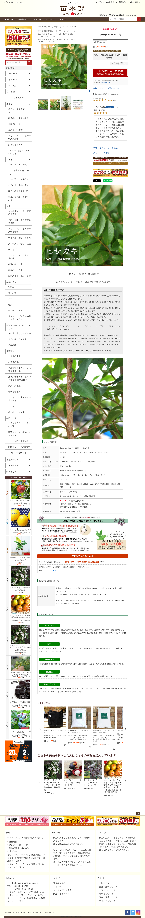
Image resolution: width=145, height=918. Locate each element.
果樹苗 (9, 104)
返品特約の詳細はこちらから (106, 94)
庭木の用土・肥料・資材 (19, 276)
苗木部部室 (24, 19)
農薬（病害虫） (15, 386)
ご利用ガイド (122, 2)
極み (67, 633)
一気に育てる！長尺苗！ (19, 179)
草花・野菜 (11, 282)
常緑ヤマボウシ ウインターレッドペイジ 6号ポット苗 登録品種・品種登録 (20, 589)
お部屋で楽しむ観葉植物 (19, 333)
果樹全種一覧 (14, 124)
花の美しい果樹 (15, 130)
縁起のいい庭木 (15, 270)
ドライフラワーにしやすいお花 (19, 424)
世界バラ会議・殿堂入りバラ (19, 198)
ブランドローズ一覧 (17, 165)
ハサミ (11, 406)
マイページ (51, 19)
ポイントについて (107, 901)
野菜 (10, 305)
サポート (101, 878)
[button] (40, 728)
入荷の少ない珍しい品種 (19, 244)
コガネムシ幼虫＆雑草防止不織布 (19, 399)
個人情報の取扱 (38, 912)
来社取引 (10, 19)
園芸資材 (10, 351)
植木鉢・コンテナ (16, 412)
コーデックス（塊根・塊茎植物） (19, 257)
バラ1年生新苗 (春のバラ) (18, 172)
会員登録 (111, 2)
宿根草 (11, 287)
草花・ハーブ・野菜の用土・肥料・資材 (19, 318)
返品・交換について (108, 897)
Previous (39, 782)
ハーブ (11, 299)
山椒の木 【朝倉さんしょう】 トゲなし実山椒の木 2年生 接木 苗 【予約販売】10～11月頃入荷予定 (20, 674)
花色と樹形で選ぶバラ (18, 191)
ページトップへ (138, 813)
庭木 (8, 206)
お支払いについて (107, 890)
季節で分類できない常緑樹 (50, 27)
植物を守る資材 (15, 391)
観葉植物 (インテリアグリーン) (16, 327)
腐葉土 (79, 633)
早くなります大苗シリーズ (19, 110)
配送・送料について (108, 887)
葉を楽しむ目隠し (68, 34)
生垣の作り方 (12, 460)
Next (125, 781)
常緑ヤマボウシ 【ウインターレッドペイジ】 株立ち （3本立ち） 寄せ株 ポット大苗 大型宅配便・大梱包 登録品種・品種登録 (20, 649)
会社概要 (8, 912)
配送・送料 (56, 833)
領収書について (106, 894)
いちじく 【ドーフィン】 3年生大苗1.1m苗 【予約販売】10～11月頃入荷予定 (20, 502)
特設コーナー (12, 418)
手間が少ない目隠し (69, 39)
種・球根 (12, 293)
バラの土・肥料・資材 (18, 185)
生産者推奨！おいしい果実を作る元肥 (19, 369)
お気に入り (38, 19)
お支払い (9, 833)
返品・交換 (102, 833)
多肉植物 (12, 345)
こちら (53, 570)
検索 (139, 19)
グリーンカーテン (16, 310)
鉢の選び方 (11, 472)
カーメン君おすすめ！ (18, 441)
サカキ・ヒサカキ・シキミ (68, 27)
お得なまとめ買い (16, 145)
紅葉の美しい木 (15, 264)
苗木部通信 (135, 2)
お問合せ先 (10, 878)
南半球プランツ (15, 249)
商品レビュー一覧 (61, 894)
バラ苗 (9, 160)
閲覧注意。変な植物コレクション (19, 433)
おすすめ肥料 (14, 362)
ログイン (100, 2)
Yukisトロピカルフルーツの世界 (18, 152)
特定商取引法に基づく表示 (22, 912)
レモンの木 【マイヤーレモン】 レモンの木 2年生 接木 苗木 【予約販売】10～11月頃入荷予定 (20, 530)
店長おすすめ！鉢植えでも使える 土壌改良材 (19, 378)
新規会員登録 (59, 883)
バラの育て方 (12, 466)
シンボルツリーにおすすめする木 (19, 212)
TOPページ (11, 73)
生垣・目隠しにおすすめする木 (19, 221)
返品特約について (51, 912)
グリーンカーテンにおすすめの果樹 (19, 137)
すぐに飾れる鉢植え (17, 339)
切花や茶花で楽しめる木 (19, 238)
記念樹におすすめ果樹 (18, 118)
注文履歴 (10, 91)
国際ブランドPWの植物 (19, 447)
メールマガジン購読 (62, 890)
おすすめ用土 (14, 356)
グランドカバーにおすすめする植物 (19, 230)
